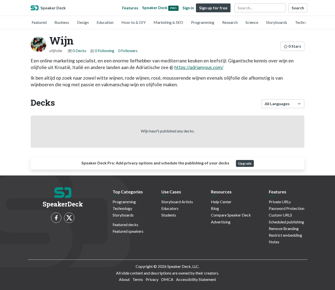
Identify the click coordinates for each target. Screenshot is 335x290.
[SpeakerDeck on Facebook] (56, 218)
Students (168, 215)
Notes (274, 241)
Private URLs (280, 201)
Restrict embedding (285, 235)
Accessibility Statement (196, 279)
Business (61, 22)
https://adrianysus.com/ (198, 67)
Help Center (221, 201)
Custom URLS (280, 215)
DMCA (167, 279)
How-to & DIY (133, 22)
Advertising (221, 221)
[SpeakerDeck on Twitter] (69, 218)
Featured (39, 22)
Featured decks (125, 224)
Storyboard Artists (177, 201)
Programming (202, 22)
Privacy (152, 279)
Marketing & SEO (168, 22)
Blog (215, 208)
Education (105, 22)
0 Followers (128, 50)
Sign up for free (213, 7)
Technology (305, 22)
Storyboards (276, 22)
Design (83, 22)
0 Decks (79, 50)
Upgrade (245, 163)
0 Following (104, 50)
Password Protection (286, 208)
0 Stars (294, 46)
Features (130, 7)
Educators (170, 208)
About (124, 279)
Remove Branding (284, 228)
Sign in (188, 7)
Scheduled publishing (286, 221)
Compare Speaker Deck (231, 215)
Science (251, 22)
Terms (137, 279)
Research (230, 22)
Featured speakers (128, 231)
